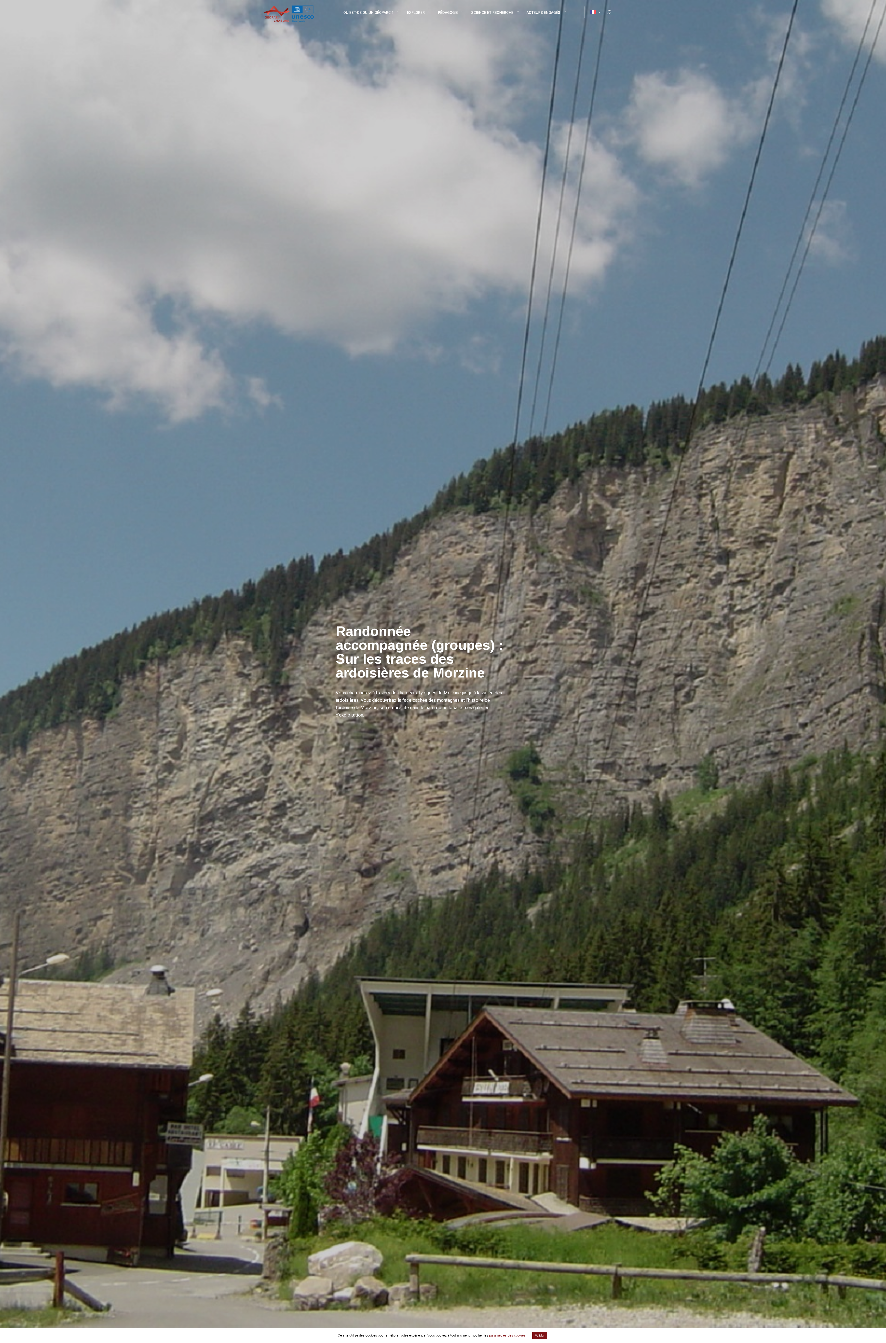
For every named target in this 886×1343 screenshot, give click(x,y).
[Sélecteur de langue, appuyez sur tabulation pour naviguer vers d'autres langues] (593, 12)
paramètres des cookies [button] (507, 1335)
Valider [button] (539, 1335)
